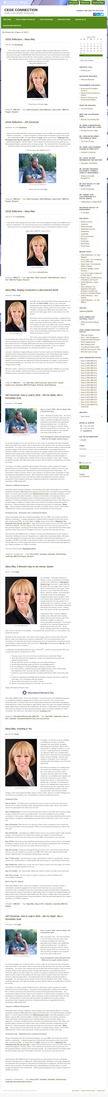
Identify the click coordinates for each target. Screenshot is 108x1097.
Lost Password (84, 476)
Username (82, 449)
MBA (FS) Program (15, 280)
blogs (23, 2)
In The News (85, 213)
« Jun (81, 55)
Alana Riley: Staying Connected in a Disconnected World (31, 290)
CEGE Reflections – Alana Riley (20, 39)
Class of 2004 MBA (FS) (89, 373)
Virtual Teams (85, 246)
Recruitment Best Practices (23, 1081)
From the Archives (87, 108)
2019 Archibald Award (88, 342)
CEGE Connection (21, 10)
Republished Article (29, 549)
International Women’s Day (22, 716)
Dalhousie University (10, 2)
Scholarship (85, 241)
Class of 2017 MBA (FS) (89, 402)
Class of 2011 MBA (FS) (89, 390)
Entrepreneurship (86, 226)
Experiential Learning (88, 229)
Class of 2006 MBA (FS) (89, 378)
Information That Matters (89, 163)
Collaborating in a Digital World (91, 202)
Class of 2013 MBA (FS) (89, 392)
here (46, 104)
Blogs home (85, 2)
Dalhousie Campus (87, 335)
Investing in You (45, 711)
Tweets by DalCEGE (86, 311)
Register (82, 474)
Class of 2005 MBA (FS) (89, 375)
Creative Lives (10, 385)
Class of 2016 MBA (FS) (89, 399)
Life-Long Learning (42, 718)
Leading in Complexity (88, 152)
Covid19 (60, 383)
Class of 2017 (56, 109)
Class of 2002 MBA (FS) (89, 368)
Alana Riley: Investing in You (18, 729)
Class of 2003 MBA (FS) (89, 370)
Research (15, 112)
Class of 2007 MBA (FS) (89, 380)
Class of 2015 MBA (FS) (89, 397)
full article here (43, 272)
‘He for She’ (44, 643)
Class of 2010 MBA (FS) (89, 387)
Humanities (51, 554)
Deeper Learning (86, 221)
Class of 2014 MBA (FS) (89, 395)
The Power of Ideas (87, 141)
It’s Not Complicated (87, 189)
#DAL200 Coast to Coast (89, 352)
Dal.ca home (74, 2)
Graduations (85, 231)
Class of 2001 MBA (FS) (89, 365)
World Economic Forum (41, 494)
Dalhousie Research (87, 79)
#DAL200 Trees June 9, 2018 (90, 349)
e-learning (84, 224)
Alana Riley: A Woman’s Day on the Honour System (29, 566)
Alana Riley (30, 277)
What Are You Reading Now (90, 119)
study (40, 137)
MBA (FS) (16, 109)
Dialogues (75, 1090)
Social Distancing (50, 385)
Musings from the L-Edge (89, 130)
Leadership (9, 556)
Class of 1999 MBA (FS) (89, 361)
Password (82, 456)
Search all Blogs (98, 2)
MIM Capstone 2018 (87, 344)
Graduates (19, 385)
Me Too (62, 643)
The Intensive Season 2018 (90, 347)
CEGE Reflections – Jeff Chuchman (22, 122)
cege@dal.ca (87, 431)
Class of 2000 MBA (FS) (89, 363)
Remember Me (86, 463)
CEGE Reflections (45, 109)
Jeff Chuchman (61, 554)
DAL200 (83, 440)
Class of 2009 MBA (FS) (89, 385)
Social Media (85, 243)
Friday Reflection (88, 1090)
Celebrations (58, 716)
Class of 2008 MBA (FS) (89, 382)
